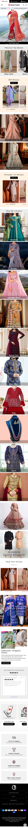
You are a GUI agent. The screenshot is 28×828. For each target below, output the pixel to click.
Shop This (11, 613)
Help (13, 796)
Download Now (9, 724)
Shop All (20, 526)
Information (13, 792)
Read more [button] (7, 688)
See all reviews (14, 697)
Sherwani (7, 554)
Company (13, 800)
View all (14, 82)
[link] (14, 693)
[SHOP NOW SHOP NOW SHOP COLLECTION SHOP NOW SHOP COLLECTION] (14, 27)
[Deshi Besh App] (9, 712)
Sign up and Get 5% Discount (14, 804)
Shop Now (6, 663)
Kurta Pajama (19, 554)
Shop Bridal (9, 526)
